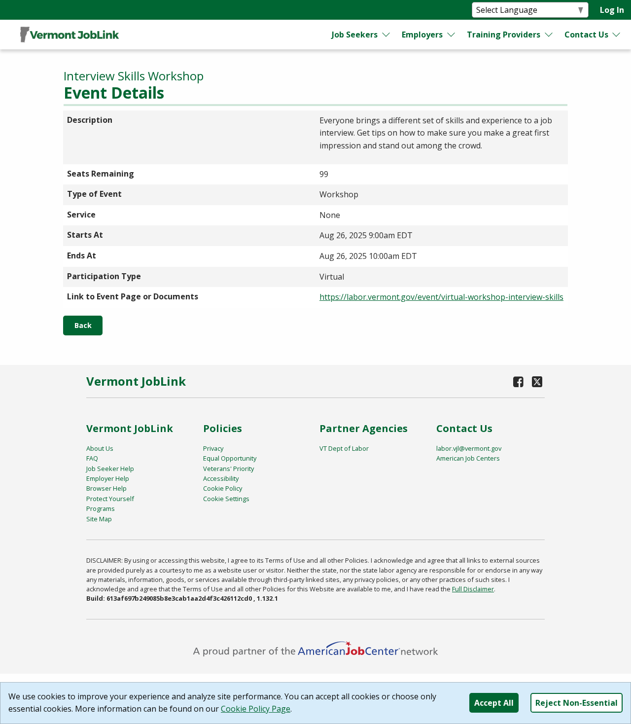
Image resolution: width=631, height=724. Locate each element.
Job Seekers (355, 34)
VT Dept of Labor (344, 448)
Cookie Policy (222, 488)
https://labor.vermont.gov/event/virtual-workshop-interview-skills (441, 296)
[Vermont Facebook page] (518, 381)
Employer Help (107, 478)
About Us (99, 448)
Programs (100, 508)
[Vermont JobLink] (69, 34)
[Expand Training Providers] (549, 34)
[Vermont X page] (537, 381)
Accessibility (221, 478)
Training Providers (503, 34)
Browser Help (106, 488)
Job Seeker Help (110, 468)
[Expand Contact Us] (617, 34)
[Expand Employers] (451, 34)
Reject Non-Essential (576, 702)
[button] (83, 325)
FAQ (92, 458)
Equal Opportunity (229, 458)
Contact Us (586, 34)
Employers (422, 34)
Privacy (213, 448)
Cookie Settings (226, 498)
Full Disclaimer (473, 588)
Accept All (494, 702)
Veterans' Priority (228, 468)
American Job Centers (468, 458)
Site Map (99, 518)
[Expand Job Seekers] (386, 34)
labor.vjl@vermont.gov (468, 448)
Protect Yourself (110, 498)
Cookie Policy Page (255, 708)
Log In (612, 9)
